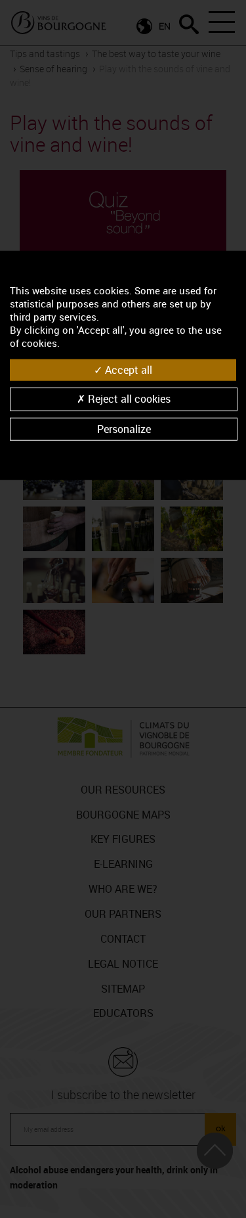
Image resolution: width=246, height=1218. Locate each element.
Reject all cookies (128, 399)
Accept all (127, 370)
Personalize (124, 428)
